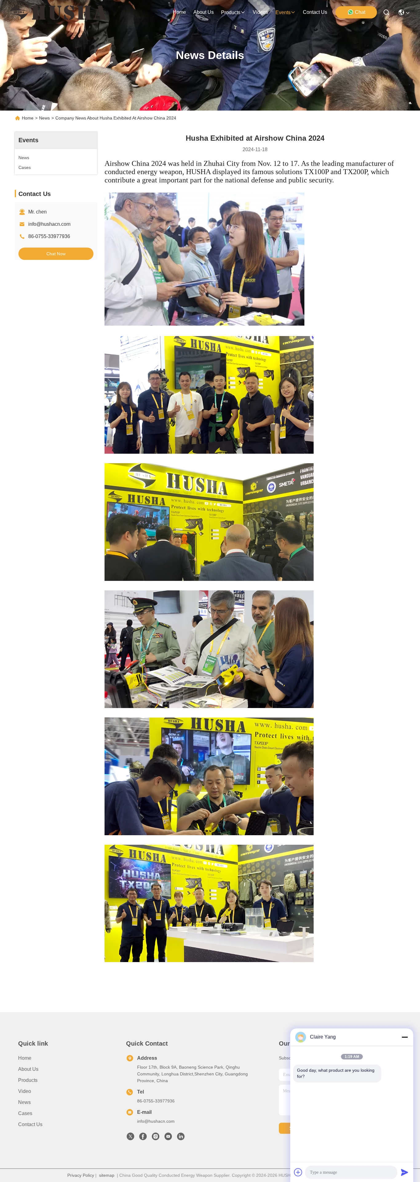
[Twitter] (130, 1138)
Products (28, 1080)
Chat (360, 12)
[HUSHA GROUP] (58, 12)
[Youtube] (168, 1138)
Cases (25, 1113)
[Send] (405, 1172)
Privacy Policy (80, 1175)
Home (179, 12)
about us (203, 12)
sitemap (106, 1175)
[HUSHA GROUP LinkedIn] (180, 1138)
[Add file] (298, 1172)
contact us (315, 12)
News (44, 117)
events (283, 12)
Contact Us (30, 1124)
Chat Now (55, 253)
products (230, 12)
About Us (28, 1069)
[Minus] (404, 1037)
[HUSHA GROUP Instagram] (155, 1138)
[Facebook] (143, 1138)
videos (260, 12)
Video (24, 1091)
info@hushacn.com (49, 224)
